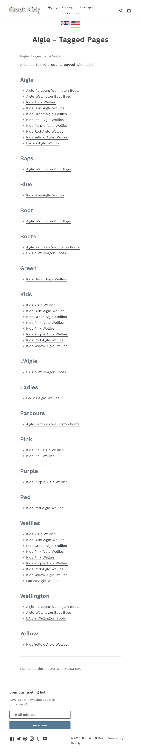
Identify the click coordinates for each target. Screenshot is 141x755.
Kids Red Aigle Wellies (44, 131)
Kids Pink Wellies (40, 328)
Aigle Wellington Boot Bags (48, 96)
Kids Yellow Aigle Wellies (47, 137)
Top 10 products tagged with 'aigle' (65, 65)
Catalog (67, 7)
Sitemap (86, 7)
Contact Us (70, 13)
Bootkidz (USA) (92, 738)
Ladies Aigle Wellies (42, 143)
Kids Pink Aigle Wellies (45, 120)
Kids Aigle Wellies (41, 102)
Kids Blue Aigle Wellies (45, 108)
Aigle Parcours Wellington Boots (53, 90)
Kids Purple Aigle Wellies (47, 125)
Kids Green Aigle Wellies (46, 114)
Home (53, 7)
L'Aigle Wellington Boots (46, 253)
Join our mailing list (27, 692)
